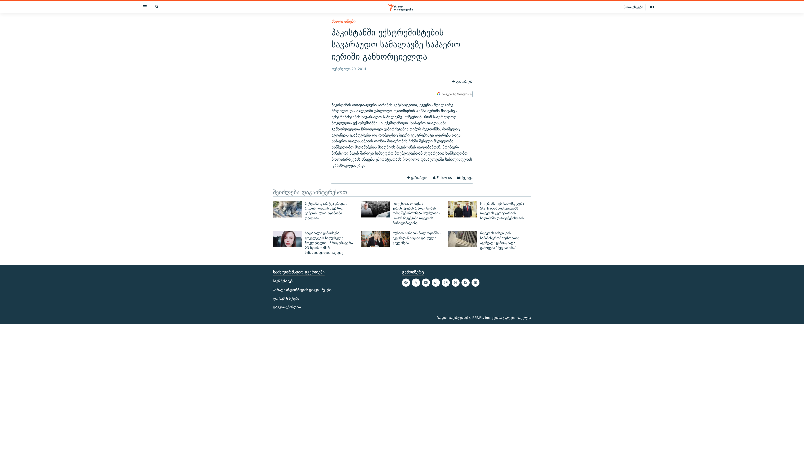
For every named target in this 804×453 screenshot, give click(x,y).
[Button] (462, 81)
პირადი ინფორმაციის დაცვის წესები (302, 289)
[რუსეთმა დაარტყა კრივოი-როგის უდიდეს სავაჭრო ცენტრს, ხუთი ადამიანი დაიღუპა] (287, 209)
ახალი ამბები (343, 21)
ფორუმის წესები (286, 298)
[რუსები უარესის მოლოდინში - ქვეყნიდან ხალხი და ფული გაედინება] (375, 239)
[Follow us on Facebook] (406, 282)
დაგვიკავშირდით (287, 307)
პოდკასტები (633, 7)
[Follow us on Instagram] (446, 282)
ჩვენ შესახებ (282, 281)
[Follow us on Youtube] (426, 282)
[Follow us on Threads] (456, 282)
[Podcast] (475, 282)
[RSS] (465, 282)
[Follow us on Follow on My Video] (436, 282)
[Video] (652, 7)
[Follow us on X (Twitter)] (416, 282)
